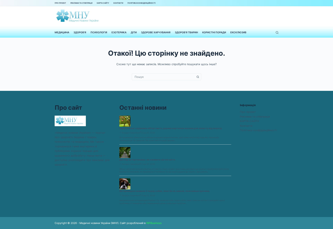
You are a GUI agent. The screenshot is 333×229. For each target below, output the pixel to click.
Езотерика (119, 32)
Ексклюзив (238, 32)
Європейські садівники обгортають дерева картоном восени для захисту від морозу (170, 128)
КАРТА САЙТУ (103, 3)
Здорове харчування (155, 32)
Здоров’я (80, 32)
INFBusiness (154, 223)
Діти (134, 32)
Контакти (118, 3)
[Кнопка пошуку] (197, 77)
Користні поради (214, 32)
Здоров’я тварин (186, 32)
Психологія (99, 32)
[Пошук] (277, 32)
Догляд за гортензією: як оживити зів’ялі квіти (147, 159)
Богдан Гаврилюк (130, 132)
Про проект (60, 3)
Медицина (62, 32)
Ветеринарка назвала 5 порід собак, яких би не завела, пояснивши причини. (164, 190)
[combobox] (163, 76)
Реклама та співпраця (81, 3)
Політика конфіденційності (141, 3)
